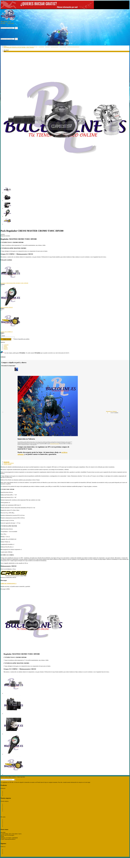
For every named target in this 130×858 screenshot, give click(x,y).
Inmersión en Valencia (111, 411)
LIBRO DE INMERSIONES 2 (8, 583)
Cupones (6, 825)
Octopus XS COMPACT (7, 331)
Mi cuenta (3, 23)
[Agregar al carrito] (119, 412)
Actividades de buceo (9, 795)
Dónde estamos (4, 840)
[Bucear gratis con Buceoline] (47, 8)
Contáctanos (6, 808)
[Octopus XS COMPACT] (11, 330)
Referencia (3, 577)
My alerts (6, 826)
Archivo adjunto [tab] (7, 464)
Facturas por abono (8, 822)
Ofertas (5, 791)
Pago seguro (6, 806)
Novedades (6, 792)
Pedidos (5, 821)
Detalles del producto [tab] (9, 463)
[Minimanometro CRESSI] (11, 306)
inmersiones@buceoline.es (54, 443)
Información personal (9, 819)
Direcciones (6, 823)
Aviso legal (6, 805)
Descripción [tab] (6, 461)
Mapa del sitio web (8, 809)
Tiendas (5, 811)
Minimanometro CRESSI (7, 307)
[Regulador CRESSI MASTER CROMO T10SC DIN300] (11, 281)
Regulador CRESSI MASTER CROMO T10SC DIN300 (14, 283)
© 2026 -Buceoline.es (6, 856)
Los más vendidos (8, 794)
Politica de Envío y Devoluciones (11, 804)
